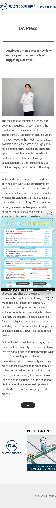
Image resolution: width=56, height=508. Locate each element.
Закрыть (49, 290)
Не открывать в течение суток (18, 290)
